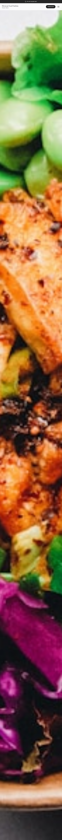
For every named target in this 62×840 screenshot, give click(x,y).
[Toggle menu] (58, 6)
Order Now (51, 6)
